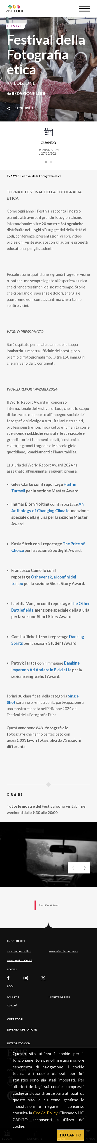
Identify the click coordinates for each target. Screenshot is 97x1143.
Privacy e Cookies (59, 996)
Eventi (12, 176)
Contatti (12, 1005)
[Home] (16, 8)
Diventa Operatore (22, 1029)
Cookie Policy (45, 1112)
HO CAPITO (70, 1135)
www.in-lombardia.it (19, 951)
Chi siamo (13, 996)
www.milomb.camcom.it (63, 951)
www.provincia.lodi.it (19, 960)
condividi (24, 108)
